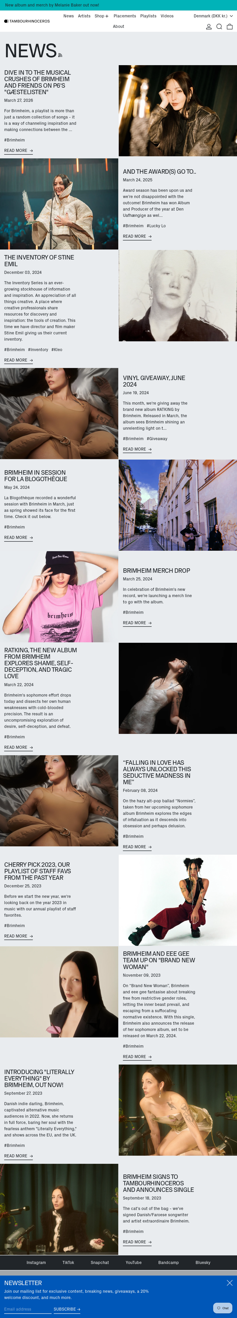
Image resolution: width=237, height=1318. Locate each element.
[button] (219, 26)
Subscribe (65, 1309)
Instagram (36, 1262)
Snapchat (100, 1262)
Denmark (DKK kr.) (211, 16)
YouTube (134, 1262)
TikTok (68, 1262)
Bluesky (203, 1262)
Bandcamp (168, 1262)
